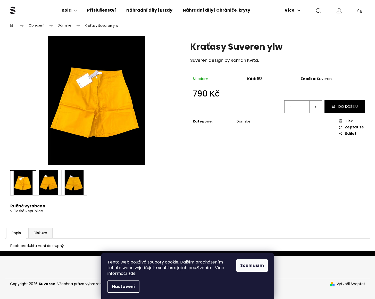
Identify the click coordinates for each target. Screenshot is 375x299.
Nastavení (123, 286)
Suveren (324, 78)
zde (132, 273)
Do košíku (348, 106)
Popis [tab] (16, 232)
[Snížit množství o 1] (291, 107)
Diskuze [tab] (40, 232)
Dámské (244, 121)
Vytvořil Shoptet (351, 284)
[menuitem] (69, 10)
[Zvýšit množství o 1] (315, 107)
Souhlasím (252, 265)
